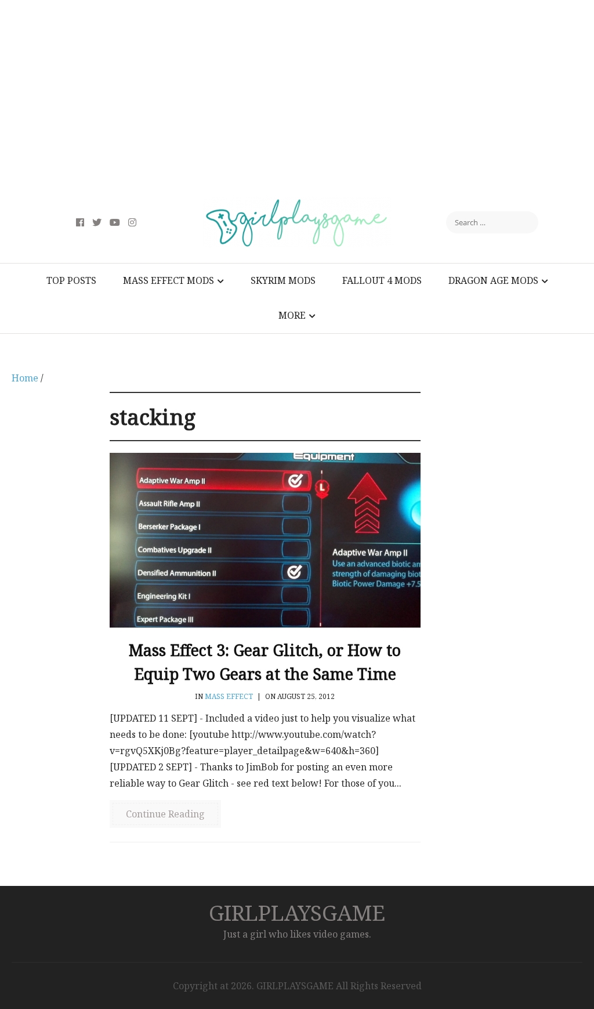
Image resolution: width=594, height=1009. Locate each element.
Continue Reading (165, 814)
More (292, 315)
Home (25, 378)
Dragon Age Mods (493, 280)
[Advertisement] (297, 98)
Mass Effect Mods (168, 280)
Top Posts (71, 280)
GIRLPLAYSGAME (297, 912)
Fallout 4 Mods (382, 280)
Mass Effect (229, 696)
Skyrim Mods (283, 280)
